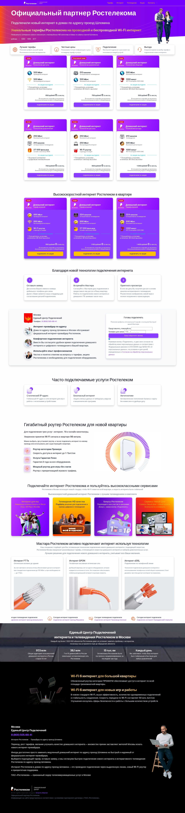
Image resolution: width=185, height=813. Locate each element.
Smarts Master (42, 793)
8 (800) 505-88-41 (49, 321)
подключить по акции (45, 254)
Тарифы (110, 3)
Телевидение (132, 3)
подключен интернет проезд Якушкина (64, 620)
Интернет (120, 3)
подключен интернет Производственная (106, 620)
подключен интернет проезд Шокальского (21, 620)
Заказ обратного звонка (133, 336)
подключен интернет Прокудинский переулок (150, 620)
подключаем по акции (45, 105)
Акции (142, 3)
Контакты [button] (151, 3)
